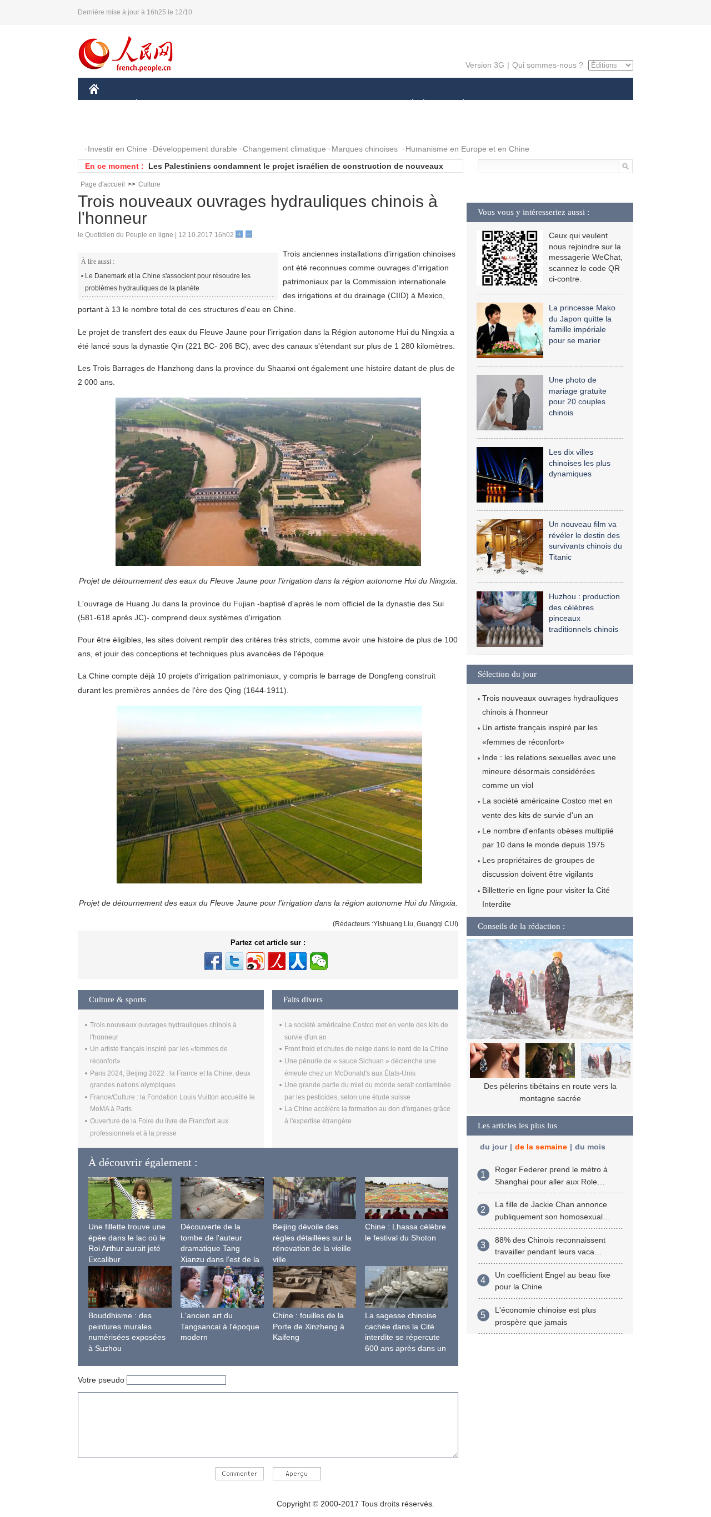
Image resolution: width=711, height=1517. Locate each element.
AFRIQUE (256, 104)
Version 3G (484, 65)
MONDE (209, 104)
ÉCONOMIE (157, 104)
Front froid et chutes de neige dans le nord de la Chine (366, 1049)
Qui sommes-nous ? (547, 65)
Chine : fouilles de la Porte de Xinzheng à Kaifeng (308, 1326)
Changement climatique (284, 148)
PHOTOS (112, 127)
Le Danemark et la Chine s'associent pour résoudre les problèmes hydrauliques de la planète (168, 282)
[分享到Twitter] (234, 961)
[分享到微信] (319, 961)
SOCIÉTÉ (407, 104)
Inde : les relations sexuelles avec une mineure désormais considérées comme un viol (549, 771)
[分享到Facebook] (213, 961)
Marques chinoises (365, 148)
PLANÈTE (457, 104)
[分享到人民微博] (277, 961)
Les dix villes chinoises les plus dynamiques (579, 463)
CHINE (108, 104)
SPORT (503, 104)
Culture (149, 184)
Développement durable (195, 148)
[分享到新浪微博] (255, 961)
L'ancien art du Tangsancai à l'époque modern (220, 1326)
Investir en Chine (117, 148)
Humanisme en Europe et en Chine (467, 148)
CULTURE (357, 104)
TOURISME (551, 104)
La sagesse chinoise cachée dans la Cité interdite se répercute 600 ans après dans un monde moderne (405, 1337)
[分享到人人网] (298, 961)
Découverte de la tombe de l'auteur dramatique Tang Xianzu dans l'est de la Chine (220, 1248)
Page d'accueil (103, 184)
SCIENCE (306, 104)
